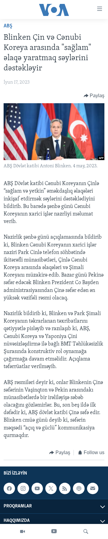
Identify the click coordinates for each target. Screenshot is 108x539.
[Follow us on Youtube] (37, 488)
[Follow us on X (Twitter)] (51, 488)
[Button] (94, 96)
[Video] (23, 531)
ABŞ (8, 26)
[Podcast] (78, 488)
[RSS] (64, 488)
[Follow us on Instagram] (23, 488)
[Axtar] (86, 531)
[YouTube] (54, 531)
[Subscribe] (92, 488)
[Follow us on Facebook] (9, 488)
